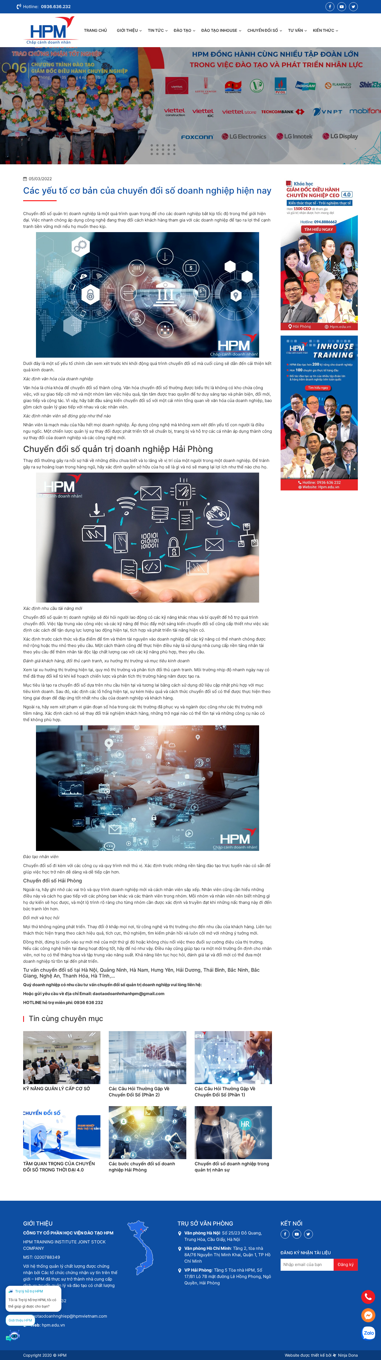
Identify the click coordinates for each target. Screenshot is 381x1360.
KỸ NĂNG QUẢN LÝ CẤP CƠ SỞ (56, 1088)
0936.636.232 (56, 6)
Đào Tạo (182, 30)
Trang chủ (95, 30)
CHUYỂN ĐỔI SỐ (262, 30)
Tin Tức (156, 30)
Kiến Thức (323, 30)
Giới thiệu (127, 30)
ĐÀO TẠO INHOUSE (219, 30)
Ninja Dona (347, 1355)
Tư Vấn (295, 30)
